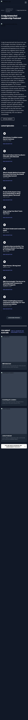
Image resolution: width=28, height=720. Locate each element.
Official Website (8, 119)
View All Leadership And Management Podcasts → (18, 331)
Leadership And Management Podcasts (9, 10)
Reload (25, 126)
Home (2, 10)
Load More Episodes (14, 317)
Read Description (7, 143)
